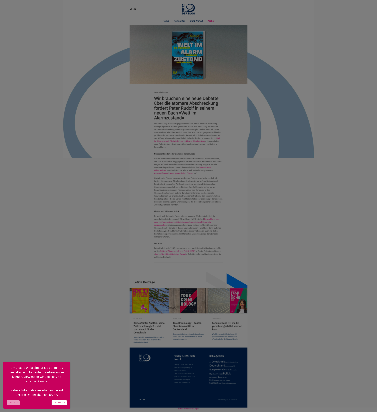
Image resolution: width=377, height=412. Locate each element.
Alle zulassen (59, 403)
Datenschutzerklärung (42, 395)
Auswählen (13, 403)
